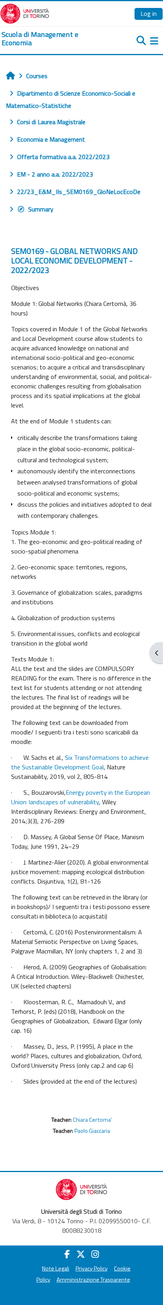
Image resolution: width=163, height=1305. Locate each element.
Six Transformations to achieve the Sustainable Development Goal (80, 762)
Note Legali (55, 1268)
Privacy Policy (92, 1268)
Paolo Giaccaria (92, 1130)
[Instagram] (95, 1254)
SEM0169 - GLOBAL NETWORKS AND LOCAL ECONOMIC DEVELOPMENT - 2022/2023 (74, 260)
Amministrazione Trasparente (93, 1279)
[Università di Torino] (24, 12)
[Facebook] (67, 1254)
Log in (148, 13)
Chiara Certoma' (92, 1119)
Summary (40, 209)
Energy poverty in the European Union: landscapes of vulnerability (80, 797)
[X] (80, 1254)
